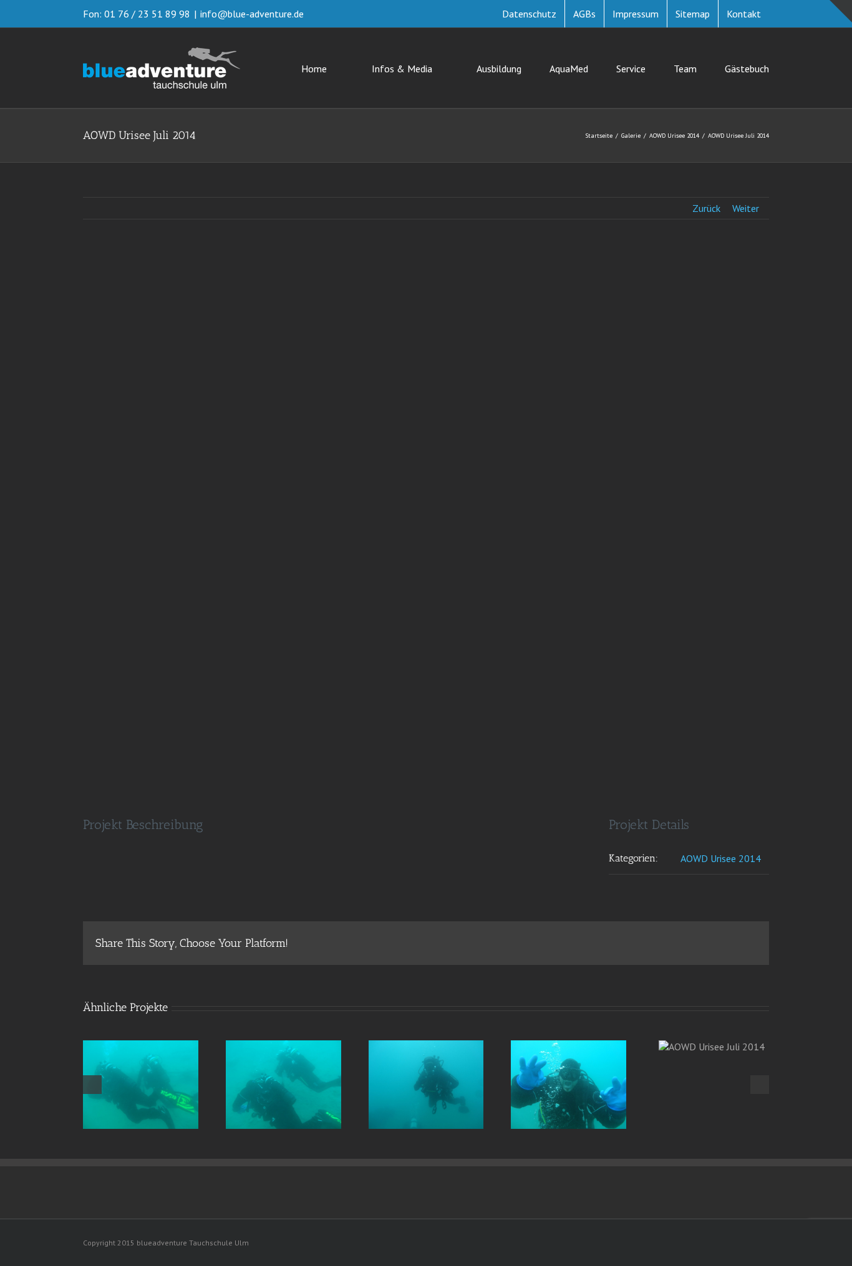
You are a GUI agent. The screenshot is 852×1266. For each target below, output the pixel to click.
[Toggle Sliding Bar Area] (841, 11)
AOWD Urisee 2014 (720, 858)
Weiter (745, 208)
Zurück (706, 208)
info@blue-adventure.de (252, 13)
